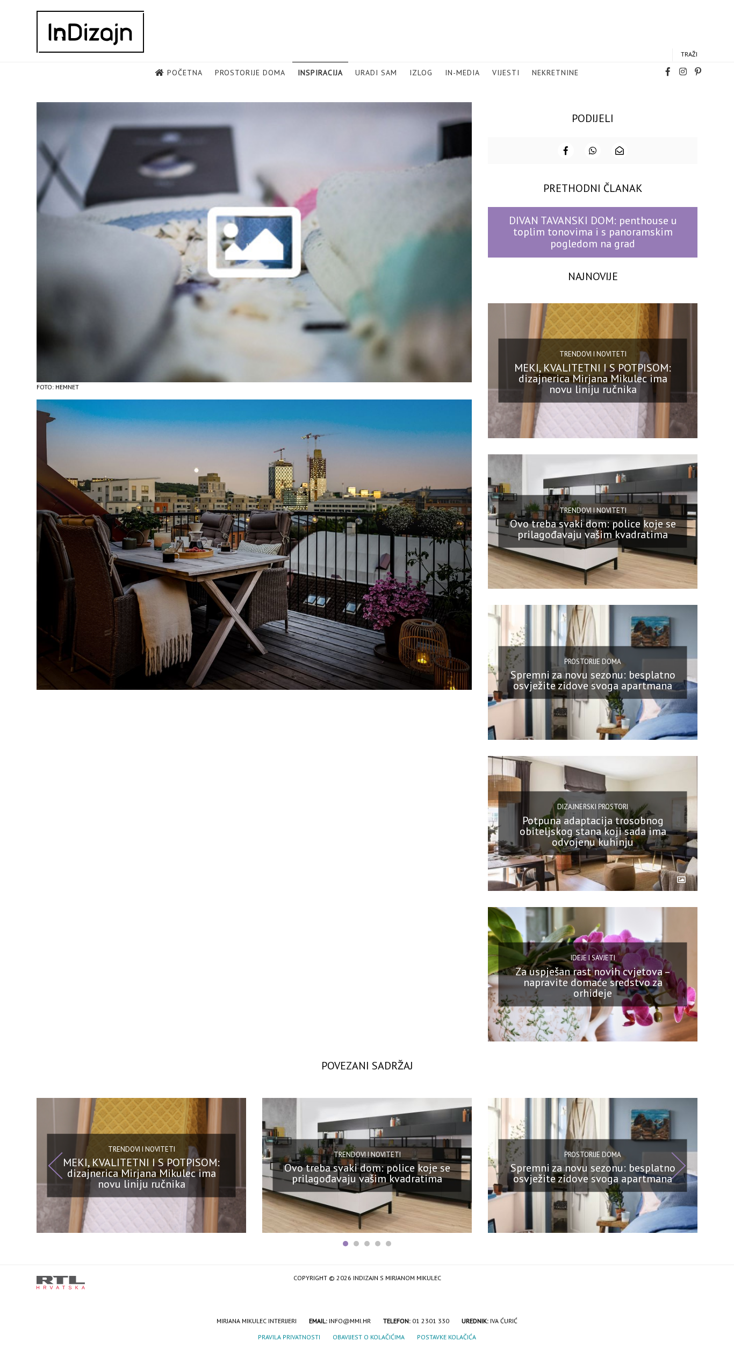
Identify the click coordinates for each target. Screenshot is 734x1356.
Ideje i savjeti (593, 957)
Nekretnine (555, 72)
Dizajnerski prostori (592, 806)
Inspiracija (320, 72)
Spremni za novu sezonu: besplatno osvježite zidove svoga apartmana (592, 680)
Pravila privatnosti (289, 1337)
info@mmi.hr (350, 1321)
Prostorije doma (250, 72)
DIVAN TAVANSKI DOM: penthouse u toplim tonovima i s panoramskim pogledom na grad (593, 232)
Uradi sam (376, 72)
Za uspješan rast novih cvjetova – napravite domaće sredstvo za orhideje (593, 982)
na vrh (686, 1279)
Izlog (421, 72)
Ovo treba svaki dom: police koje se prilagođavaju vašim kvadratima (593, 529)
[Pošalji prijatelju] (619, 150)
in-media (462, 72)
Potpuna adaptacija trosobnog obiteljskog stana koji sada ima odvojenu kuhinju (593, 831)
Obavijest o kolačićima (369, 1337)
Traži (689, 54)
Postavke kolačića (446, 1337)
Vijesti (506, 72)
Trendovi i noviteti (593, 354)
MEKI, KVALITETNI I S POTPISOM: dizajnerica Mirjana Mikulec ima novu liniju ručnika (592, 378)
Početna (185, 72)
